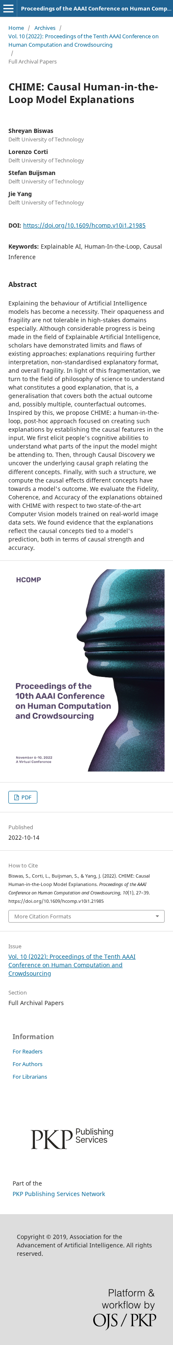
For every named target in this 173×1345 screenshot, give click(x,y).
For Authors (27, 1064)
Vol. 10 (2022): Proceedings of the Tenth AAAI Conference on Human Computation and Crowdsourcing (83, 40)
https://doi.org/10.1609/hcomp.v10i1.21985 (84, 225)
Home (16, 28)
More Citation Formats (42, 916)
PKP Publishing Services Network (59, 1194)
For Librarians (30, 1076)
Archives (44, 28)
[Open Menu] (8, 8)
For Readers (27, 1051)
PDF (25, 797)
